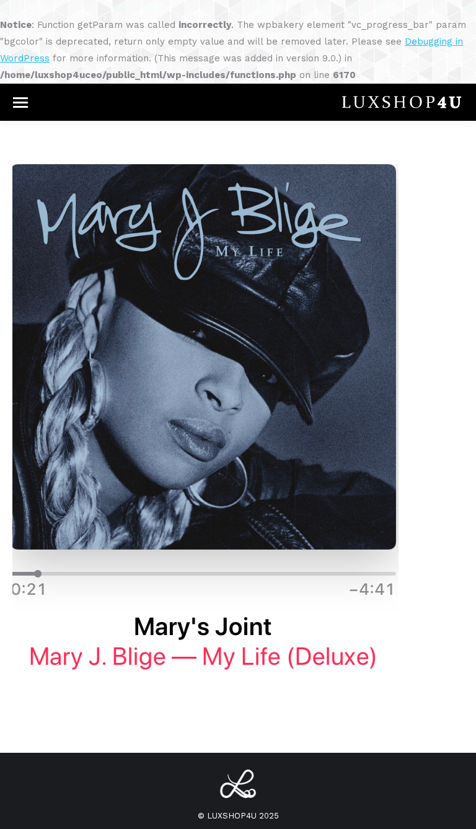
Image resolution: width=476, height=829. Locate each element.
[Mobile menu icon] (20, 102)
